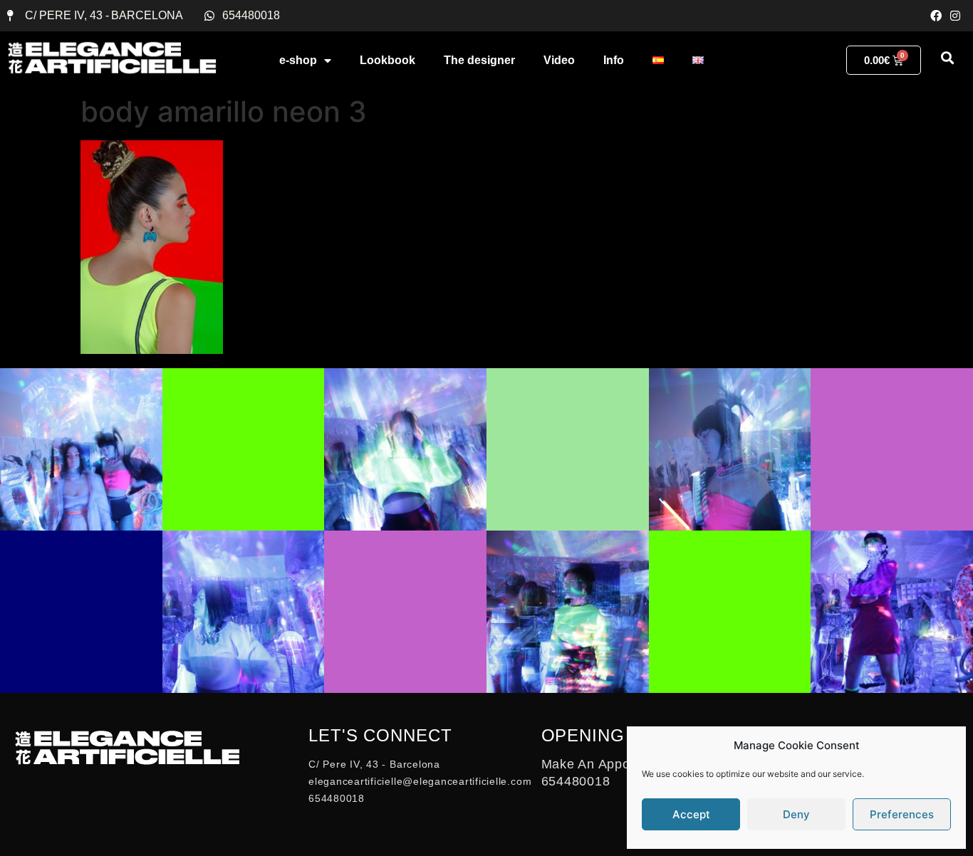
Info (613, 60)
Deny (796, 814)
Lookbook (387, 60)
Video (559, 60)
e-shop (298, 60)
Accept (691, 814)
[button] (947, 57)
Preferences (902, 814)
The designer (479, 60)
